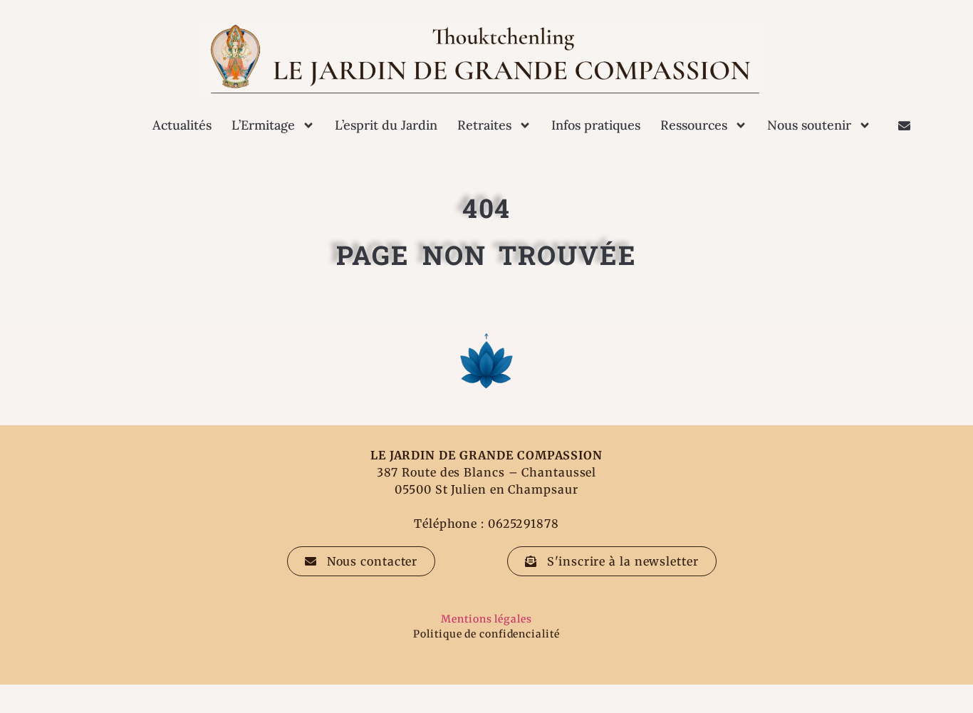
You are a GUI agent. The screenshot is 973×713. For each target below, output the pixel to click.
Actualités (182, 125)
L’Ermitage (263, 125)
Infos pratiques (595, 125)
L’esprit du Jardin (386, 125)
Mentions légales (486, 619)
